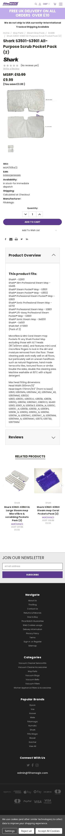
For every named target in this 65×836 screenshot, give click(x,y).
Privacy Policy (32, 633)
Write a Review (11, 68)
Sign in (27, 641)
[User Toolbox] (39, 4)
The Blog (32, 604)
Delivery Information (32, 629)
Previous (4, 485)
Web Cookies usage (32, 625)
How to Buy (32, 617)
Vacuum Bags (32, 675)
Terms (32, 637)
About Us (32, 600)
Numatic (32, 725)
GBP (45, 4)
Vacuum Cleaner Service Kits (32, 663)
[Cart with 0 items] (54, 4)
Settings (10, 831)
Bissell (32, 738)
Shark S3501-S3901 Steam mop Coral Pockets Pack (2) (48, 510)
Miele (32, 717)
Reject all (26, 831)
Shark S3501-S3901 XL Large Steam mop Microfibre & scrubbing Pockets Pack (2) (17, 514)
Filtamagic (32, 721)
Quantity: (32, 208)
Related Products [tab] (30, 456)
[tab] (32, 255)
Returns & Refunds (32, 613)
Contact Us (32, 608)
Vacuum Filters (32, 683)
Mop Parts (32, 671)
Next (61, 485)
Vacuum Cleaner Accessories (32, 667)
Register (37, 641)
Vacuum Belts (32, 679)
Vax (32, 709)
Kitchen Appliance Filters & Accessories (32, 687)
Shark (32, 729)
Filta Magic (32, 734)
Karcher (32, 742)
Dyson (32, 705)
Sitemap (32, 645)
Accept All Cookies (49, 831)
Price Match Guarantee (33, 621)
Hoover (32, 713)
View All (32, 746)
